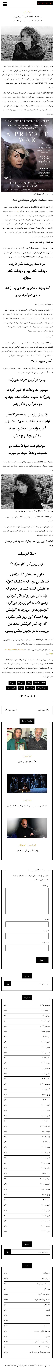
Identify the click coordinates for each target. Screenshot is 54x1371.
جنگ (29, 683)
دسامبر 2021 (27, 1053)
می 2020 (27, 1100)
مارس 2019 (27, 1147)
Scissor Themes (35, 1366)
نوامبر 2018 (27, 1168)
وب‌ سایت (45, 943)
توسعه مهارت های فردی (27, 1300)
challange (27, 1274)
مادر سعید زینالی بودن (27, 761)
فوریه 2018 (27, 1216)
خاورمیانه (21, 683)
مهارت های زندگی (27, 1347)
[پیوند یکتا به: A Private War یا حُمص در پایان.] (27, 44)
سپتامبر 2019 (27, 1126)
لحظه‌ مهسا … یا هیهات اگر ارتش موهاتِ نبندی (27, 805)
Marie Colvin (39, 683)
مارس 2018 (27, 1211)
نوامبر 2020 (27, 1074)
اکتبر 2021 (27, 1058)
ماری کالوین (11, 688)
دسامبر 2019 (27, 1121)
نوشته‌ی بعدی (12, 710)
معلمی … (27, 1337)
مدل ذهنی (27, 1326)
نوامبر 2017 (27, 1232)
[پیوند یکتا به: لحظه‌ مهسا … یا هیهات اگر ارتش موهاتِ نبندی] (27, 783)
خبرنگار (12, 683)
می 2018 (27, 1200)
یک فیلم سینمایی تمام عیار (27, 850)
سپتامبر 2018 (27, 1179)
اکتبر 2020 (27, 1079)
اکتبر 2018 (27, 1174)
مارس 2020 (27, 1111)
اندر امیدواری (27, 12)
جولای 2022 (27, 1032)
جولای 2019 (27, 1132)
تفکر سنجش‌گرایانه (27, 1294)
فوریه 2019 (27, 1153)
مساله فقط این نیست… (27, 1331)
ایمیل (45, 931)
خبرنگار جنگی (42, 688)
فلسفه (27, 1310)
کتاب (27, 1321)
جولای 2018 (27, 1190)
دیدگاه (45, 886)
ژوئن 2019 (27, 1137)
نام (46, 919)
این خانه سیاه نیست (27, 1284)
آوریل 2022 (27, 1042)
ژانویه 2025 (27, 1011)
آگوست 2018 (27, 1184)
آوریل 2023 (27, 1021)
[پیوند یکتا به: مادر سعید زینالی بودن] (27, 739)
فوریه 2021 (27, 1069)
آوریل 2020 (27, 1105)
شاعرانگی (21, 845)
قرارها (27, 1316)
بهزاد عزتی (34, 21)
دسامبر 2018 (27, 1163)
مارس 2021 (27, 1063)
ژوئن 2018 (27, 1195)
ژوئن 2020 (27, 1095)
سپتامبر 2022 (27, 1026)
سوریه (21, 688)
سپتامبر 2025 (27, 1005)
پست (17, 211)
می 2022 (27, 1037)
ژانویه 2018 (27, 1221)
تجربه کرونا (27, 1289)
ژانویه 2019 (27, 1158)
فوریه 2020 (27, 1116)
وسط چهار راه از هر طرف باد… (27, 1352)
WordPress (8, 1366)
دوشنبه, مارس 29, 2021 (21, 21)
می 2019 (27, 1142)
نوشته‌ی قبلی (42, 710)
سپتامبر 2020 (27, 1084)
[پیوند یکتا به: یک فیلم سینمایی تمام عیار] (27, 828)
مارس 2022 (27, 1047)
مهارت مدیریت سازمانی (27, 1342)
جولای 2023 (27, 1016)
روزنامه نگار (30, 688)
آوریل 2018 (27, 1205)
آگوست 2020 (27, 1089)
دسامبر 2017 (27, 1226)
